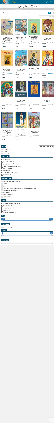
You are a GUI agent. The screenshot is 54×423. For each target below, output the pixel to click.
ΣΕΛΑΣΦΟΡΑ (5, 210)
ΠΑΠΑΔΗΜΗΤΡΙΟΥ (7, 196)
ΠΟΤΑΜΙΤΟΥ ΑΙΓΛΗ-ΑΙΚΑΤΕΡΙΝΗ (9, 172)
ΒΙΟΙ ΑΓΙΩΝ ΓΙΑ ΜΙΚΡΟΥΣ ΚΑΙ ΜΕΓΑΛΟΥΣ (11, 203)
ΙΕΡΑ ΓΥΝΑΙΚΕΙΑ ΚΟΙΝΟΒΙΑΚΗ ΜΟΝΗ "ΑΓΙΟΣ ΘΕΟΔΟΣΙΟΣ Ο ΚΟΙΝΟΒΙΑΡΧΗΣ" (19, 188)
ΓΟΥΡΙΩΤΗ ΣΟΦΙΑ (6, 165)
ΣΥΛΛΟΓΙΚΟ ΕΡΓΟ (6, 174)
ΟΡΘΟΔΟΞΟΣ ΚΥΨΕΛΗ (8, 194)
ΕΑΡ (4, 185)
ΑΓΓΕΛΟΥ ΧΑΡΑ (6, 159)
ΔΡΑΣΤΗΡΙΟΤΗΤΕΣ (7, 227)
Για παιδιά (5, 153)
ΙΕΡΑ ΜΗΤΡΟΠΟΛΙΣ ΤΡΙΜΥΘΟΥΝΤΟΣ (10, 190)
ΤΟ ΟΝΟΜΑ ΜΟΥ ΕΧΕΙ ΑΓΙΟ (8, 212)
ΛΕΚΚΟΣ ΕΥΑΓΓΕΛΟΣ (7, 168)
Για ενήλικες (5, 149)
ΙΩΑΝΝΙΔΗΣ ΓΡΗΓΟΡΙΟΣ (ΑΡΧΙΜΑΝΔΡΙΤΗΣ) (12, 166)
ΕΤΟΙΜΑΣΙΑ (5, 187)
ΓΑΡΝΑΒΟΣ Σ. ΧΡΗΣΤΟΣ (7, 161)
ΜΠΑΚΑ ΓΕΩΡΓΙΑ (6, 170)
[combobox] (27, 243)
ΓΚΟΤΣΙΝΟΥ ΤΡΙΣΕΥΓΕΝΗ (8, 163)
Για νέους (5, 151)
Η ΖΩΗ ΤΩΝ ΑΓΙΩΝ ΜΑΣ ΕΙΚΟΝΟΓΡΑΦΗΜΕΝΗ (12, 207)
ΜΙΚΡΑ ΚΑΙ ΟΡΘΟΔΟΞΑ (8, 209)
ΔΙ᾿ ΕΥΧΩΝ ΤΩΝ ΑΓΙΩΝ (7, 205)
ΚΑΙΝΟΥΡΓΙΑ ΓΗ (6, 192)
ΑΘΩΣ (4, 183)
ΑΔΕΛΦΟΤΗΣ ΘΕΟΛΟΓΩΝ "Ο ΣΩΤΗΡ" (10, 181)
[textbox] (27, 243)
